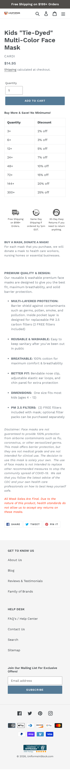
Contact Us (16, 629)
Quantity (11, 83)
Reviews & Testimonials (25, 581)
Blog (11, 570)
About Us (15, 560)
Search (13, 640)
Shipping (10, 69)
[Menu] (63, 13)
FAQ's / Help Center (23, 619)
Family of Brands (20, 591)
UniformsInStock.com (40, 756)
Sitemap (14, 650)
